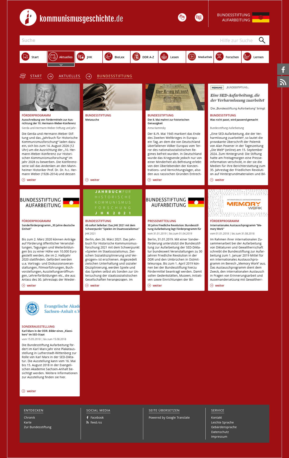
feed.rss (96, 422)
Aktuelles (69, 76)
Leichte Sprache (222, 422)
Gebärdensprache (224, 427)
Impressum (219, 437)
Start (36, 76)
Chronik (29, 417)
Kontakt (216, 417)
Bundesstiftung (114, 76)
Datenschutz (220, 432)
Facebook (278, 63)
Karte (28, 422)
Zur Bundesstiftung (37, 427)
